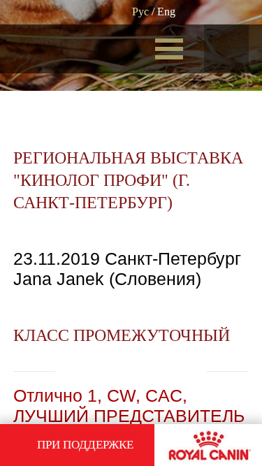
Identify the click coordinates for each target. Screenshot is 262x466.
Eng (166, 11)
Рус (140, 11)
